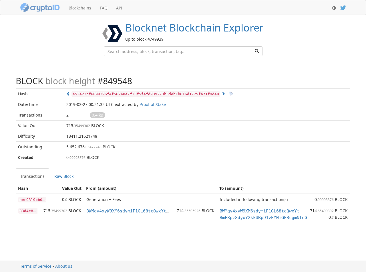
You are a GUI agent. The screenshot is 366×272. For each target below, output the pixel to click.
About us (63, 266)
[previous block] (68, 93)
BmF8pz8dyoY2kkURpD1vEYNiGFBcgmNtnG (263, 217)
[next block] (223, 93)
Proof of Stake (153, 104)
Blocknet (194, 28)
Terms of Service (35, 266)
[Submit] (256, 51)
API (119, 8)
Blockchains (80, 8)
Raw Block (63, 176)
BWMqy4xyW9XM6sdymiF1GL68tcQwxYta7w (130, 211)
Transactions (32, 176)
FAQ (104, 8)
